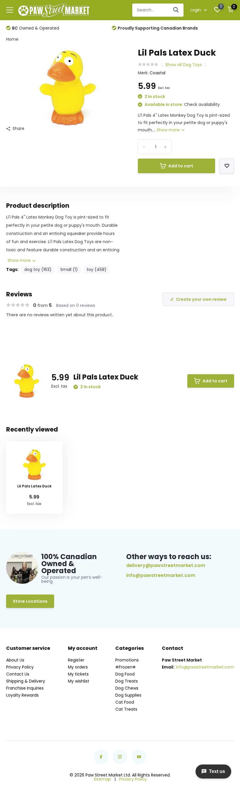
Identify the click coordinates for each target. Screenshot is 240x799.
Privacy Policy (20, 667)
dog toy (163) (38, 269)
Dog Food (125, 674)
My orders (78, 667)
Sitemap (102, 779)
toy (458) (97, 269)
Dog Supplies (128, 695)
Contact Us (17, 674)
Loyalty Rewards (22, 695)
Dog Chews (126, 688)
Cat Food (124, 702)
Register (76, 660)
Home (12, 39)
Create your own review (201, 299)
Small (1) (69, 269)
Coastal (157, 73)
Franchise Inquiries (25, 688)
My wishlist (78, 681)
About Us (15, 660)
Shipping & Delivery (25, 681)
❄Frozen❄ (125, 667)
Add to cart (180, 166)
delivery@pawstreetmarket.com (165, 565)
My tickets (78, 674)
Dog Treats (126, 681)
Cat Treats (126, 709)
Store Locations (30, 601)
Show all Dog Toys (183, 65)
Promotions (127, 660)
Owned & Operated (35, 28)
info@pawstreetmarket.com (160, 575)
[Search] (176, 10)
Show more (169, 130)
